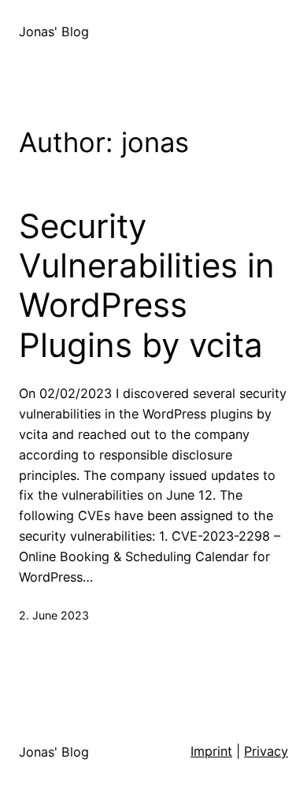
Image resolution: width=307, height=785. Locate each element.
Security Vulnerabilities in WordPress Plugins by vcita (147, 285)
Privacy (266, 751)
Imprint (211, 751)
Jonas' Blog (54, 31)
